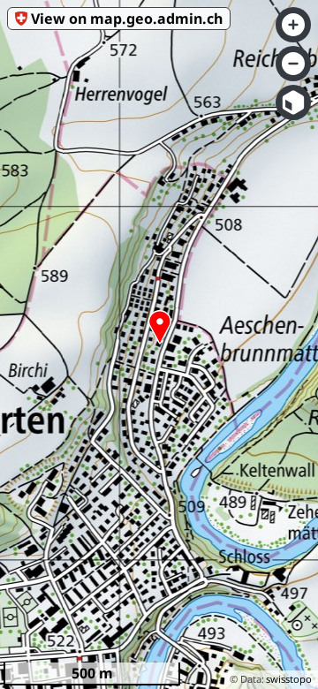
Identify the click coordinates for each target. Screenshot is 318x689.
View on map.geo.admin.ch (127, 18)
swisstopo (289, 678)
